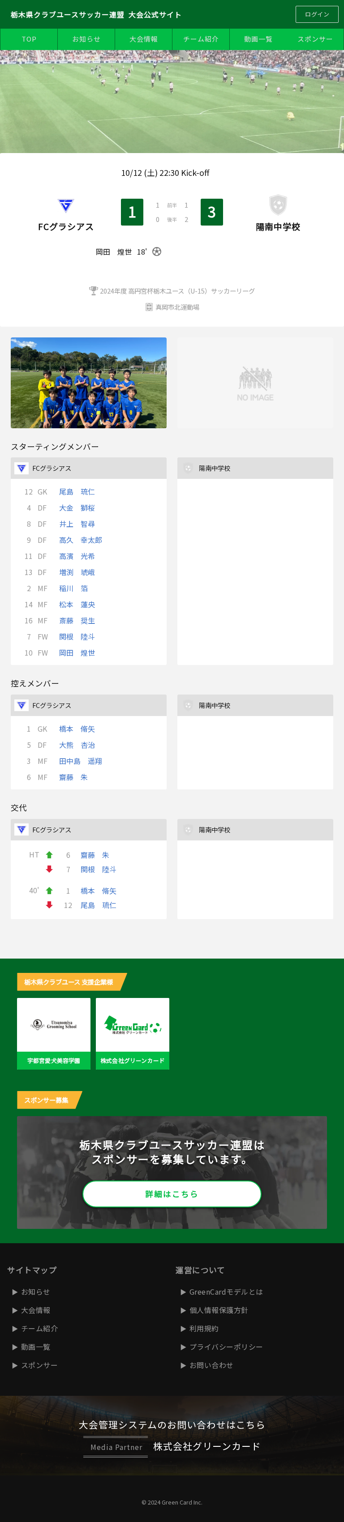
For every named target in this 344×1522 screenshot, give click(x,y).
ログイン (317, 14)
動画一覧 (258, 38)
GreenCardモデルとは (226, 1291)
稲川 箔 (73, 588)
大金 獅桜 (77, 507)
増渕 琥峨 (77, 572)
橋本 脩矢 (77, 728)
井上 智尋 (77, 523)
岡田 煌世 (77, 652)
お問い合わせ (211, 1365)
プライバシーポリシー (226, 1346)
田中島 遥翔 (80, 760)
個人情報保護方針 (219, 1310)
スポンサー (315, 38)
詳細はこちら (172, 1193)
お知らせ (86, 38)
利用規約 (204, 1328)
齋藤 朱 (73, 776)
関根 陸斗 (77, 636)
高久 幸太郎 (80, 539)
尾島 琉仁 (77, 491)
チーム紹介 (201, 38)
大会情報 (143, 38)
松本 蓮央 (77, 604)
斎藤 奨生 (77, 620)
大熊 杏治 (77, 744)
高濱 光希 (77, 555)
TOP (29, 38)
